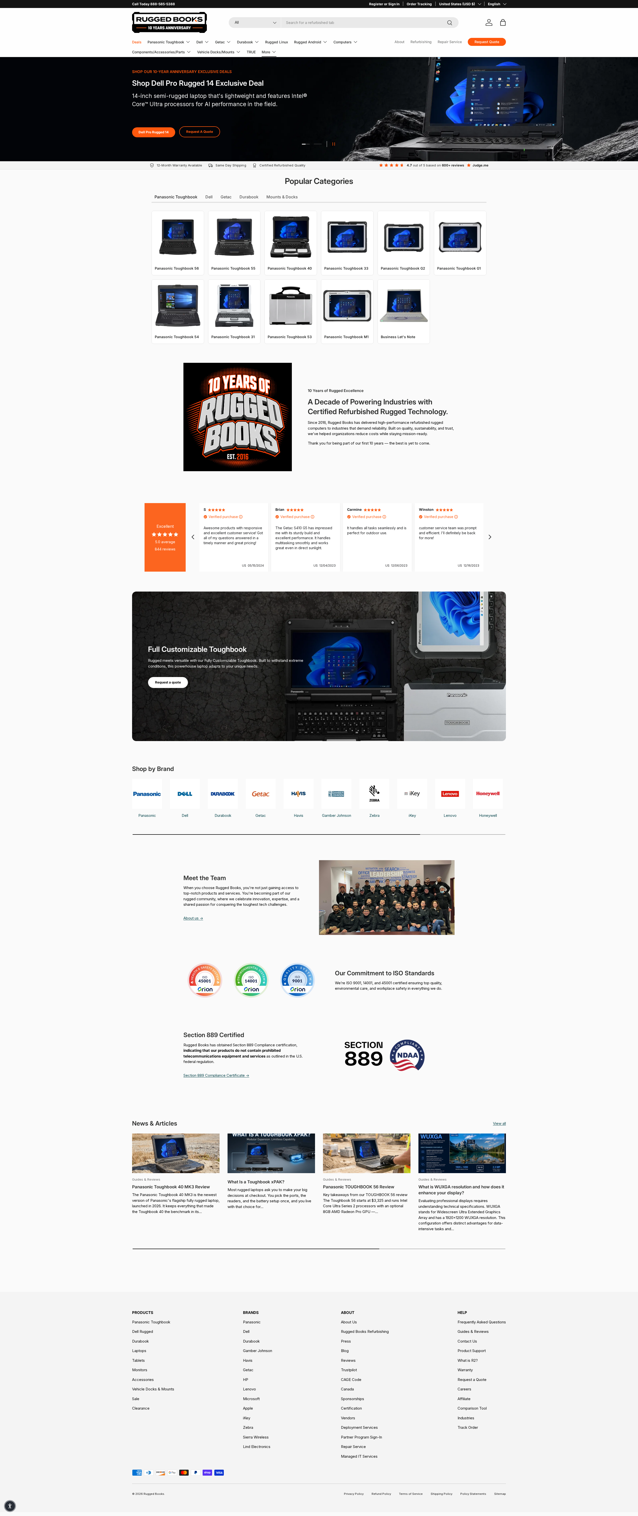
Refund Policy (381, 1494)
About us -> (193, 918)
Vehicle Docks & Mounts (153, 1389)
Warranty (465, 1369)
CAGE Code (351, 1379)
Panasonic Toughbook (166, 42)
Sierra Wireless (256, 1437)
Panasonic (252, 1322)
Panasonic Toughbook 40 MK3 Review (171, 1186)
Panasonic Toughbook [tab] (176, 196)
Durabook (245, 42)
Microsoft (251, 1398)
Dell (199, 42)
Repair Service (450, 42)
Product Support (472, 1350)
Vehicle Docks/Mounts (216, 52)
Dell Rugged (142, 1331)
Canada (347, 1389)
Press (346, 1341)
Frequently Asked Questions (482, 1322)
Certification (351, 1408)
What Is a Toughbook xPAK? (256, 1181)
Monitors (139, 1369)
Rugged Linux (276, 42)
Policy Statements (473, 1494)
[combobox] (344, 22)
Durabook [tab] (248, 196)
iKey (246, 1418)
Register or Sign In (384, 4)
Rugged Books (154, 1494)
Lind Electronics (256, 1446)
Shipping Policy (441, 1494)
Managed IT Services (359, 1456)
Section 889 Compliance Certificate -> (216, 1075)
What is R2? (468, 1360)
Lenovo (249, 1389)
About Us (349, 1322)
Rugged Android (307, 42)
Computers (342, 42)
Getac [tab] (226, 196)
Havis (247, 1360)
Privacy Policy (354, 1494)
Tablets (138, 1360)
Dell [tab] (209, 196)
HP (245, 1379)
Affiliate (464, 1398)
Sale (135, 1398)
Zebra (248, 1427)
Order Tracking (419, 4)
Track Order (468, 1427)
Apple (248, 1408)
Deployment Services (359, 1427)
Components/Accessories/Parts (158, 52)
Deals (137, 42)
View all (499, 1123)
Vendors (348, 1418)
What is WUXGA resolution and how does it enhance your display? (461, 1189)
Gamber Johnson (257, 1350)
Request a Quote (472, 1379)
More (266, 52)
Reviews (348, 1360)
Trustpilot (349, 1369)
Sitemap (500, 1494)
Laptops (139, 1350)
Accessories (143, 1379)
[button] (10, 1506)
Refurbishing (421, 42)
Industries (466, 1418)
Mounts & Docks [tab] (282, 196)
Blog (345, 1350)
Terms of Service (411, 1494)
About (399, 42)
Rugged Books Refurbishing (365, 1331)
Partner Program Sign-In (361, 1437)
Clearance (141, 1408)
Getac (220, 42)
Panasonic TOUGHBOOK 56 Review (358, 1186)
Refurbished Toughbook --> (160, 139)
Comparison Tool (472, 1408)
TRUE (251, 52)
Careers (464, 1389)
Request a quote (168, 682)
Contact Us (467, 1341)
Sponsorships (352, 1398)
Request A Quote (212, 138)
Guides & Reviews (473, 1331)
